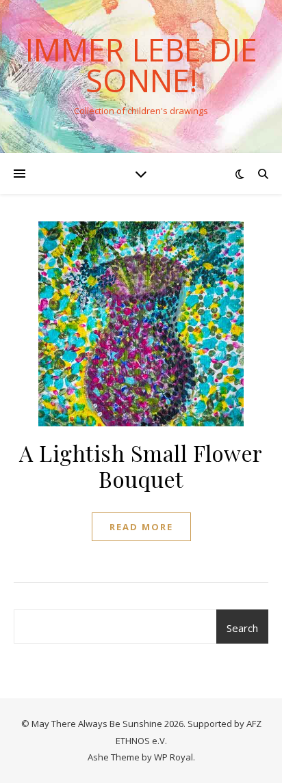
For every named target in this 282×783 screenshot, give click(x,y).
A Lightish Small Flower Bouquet (141, 465)
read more (141, 527)
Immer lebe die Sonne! (141, 65)
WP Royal (173, 757)
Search (242, 628)
